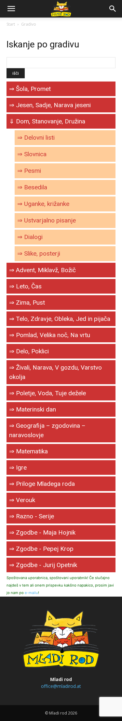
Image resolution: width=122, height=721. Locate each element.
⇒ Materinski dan (32, 409)
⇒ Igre (18, 467)
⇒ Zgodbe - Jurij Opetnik (43, 565)
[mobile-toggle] (11, 9)
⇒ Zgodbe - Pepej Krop (41, 548)
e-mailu (31, 592)
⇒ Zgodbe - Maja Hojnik (42, 532)
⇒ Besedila (32, 187)
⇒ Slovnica (32, 154)
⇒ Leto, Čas (25, 286)
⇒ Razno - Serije (31, 516)
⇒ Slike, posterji (38, 253)
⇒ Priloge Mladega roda (42, 483)
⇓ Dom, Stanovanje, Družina (47, 121)
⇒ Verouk (22, 500)
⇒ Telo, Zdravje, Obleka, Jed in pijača (59, 319)
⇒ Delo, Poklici (29, 351)
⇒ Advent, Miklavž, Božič (42, 270)
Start (11, 24)
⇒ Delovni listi (36, 137)
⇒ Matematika (28, 451)
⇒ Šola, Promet (30, 89)
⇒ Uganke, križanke (43, 204)
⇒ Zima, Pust (27, 302)
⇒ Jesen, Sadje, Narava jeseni (50, 105)
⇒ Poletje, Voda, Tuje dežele (47, 393)
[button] (113, 9)
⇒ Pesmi (29, 170)
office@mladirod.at (61, 686)
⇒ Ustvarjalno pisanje (46, 220)
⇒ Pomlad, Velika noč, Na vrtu (49, 335)
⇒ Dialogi (30, 237)
